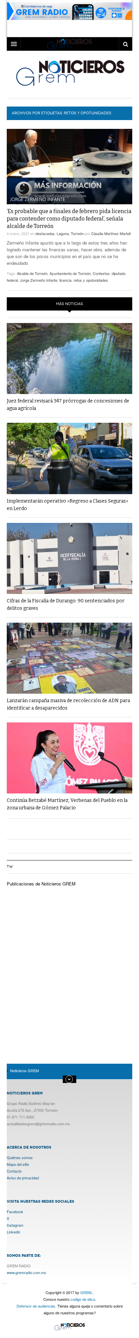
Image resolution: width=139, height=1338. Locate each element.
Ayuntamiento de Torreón (70, 273)
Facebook (15, 1211)
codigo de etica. (83, 1299)
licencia (65, 280)
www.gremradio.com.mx (26, 1272)
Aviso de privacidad (23, 1177)
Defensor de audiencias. (36, 1306)
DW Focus (69, 44)
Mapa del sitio (18, 1164)
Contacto (14, 1171)
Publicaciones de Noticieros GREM (41, 883)
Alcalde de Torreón (32, 273)
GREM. (86, 1292)
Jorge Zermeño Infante (38, 280)
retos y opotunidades (91, 280)
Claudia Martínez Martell (111, 233)
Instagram (15, 1225)
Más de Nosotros (69, 1079)
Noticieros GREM (70, 72)
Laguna (63, 233)
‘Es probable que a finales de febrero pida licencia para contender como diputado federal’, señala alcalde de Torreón (69, 218)
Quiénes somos (20, 1157)
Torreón (77, 233)
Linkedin (13, 1232)
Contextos (101, 273)
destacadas (45, 233)
